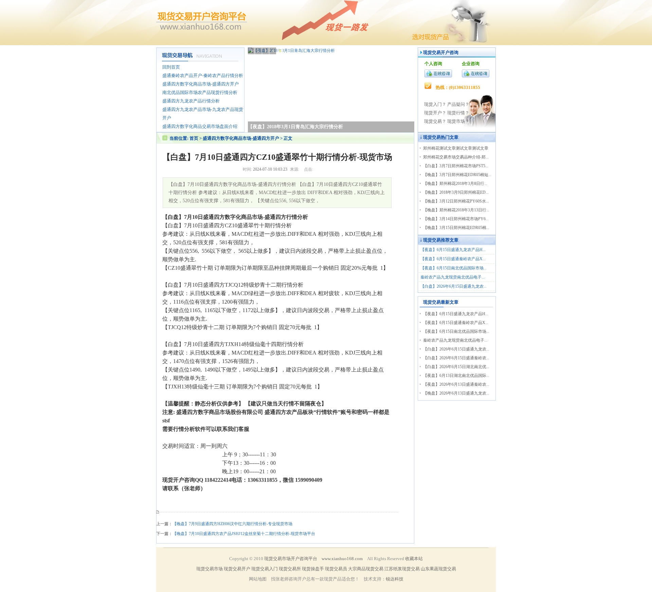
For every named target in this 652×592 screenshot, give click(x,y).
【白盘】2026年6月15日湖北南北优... (456, 366)
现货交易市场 (209, 568)
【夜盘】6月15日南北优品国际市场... (453, 268)
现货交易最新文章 (440, 302)
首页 (193, 138)
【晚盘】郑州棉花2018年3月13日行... (456, 210)
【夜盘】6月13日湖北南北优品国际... (456, 375)
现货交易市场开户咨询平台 (290, 558)
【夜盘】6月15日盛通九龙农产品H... (453, 249)
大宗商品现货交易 (365, 568)
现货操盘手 (313, 568)
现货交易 (432, 137)
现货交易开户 (436, 52)
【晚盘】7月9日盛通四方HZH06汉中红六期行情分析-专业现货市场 (232, 523)
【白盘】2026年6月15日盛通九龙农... (453, 286)
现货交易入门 (264, 568)
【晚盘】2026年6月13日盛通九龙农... (456, 393)
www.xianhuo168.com (342, 558)
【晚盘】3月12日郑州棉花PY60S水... (456, 201)
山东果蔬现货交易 (438, 568)
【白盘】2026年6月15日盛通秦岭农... (456, 358)
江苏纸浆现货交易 (402, 568)
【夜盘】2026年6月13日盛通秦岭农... (456, 384)
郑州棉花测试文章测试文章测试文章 (455, 148)
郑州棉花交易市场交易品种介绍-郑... (456, 157)
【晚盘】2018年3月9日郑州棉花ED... (456, 192)
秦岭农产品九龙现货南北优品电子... (452, 277)
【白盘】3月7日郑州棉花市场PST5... (455, 166)
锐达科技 (394, 578)
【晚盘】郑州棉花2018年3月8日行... (455, 183)
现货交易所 (290, 568)
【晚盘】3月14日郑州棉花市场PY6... (456, 218)
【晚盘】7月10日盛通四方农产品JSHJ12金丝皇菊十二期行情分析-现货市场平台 (244, 533)
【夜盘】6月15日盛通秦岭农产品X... (453, 258)
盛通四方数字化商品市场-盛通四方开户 (241, 138)
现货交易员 (336, 568)
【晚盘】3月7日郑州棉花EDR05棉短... (457, 174)
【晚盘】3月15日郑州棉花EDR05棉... (456, 227)
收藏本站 (414, 558)
